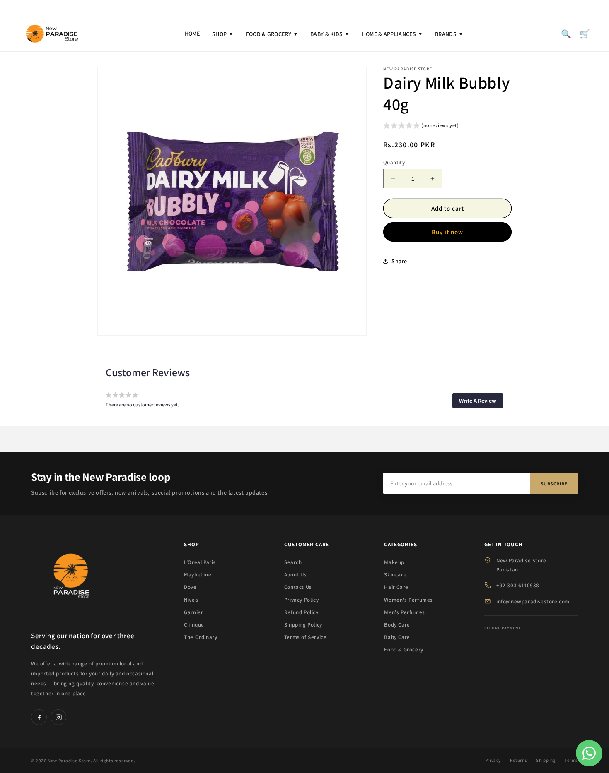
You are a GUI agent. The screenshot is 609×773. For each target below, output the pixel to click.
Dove (190, 587)
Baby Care (397, 637)
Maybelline (197, 574)
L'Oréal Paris (200, 562)
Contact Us (298, 587)
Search (293, 562)
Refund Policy (301, 612)
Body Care (397, 624)
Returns (518, 760)
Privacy (493, 760)
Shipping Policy (303, 624)
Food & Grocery (272, 34)
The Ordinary (200, 637)
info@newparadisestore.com (533, 601)
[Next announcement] (516, 8)
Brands (449, 34)
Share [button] (399, 261)
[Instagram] (58, 717)
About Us (295, 574)
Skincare (395, 574)
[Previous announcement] (93, 8)
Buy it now (447, 232)
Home (192, 33)
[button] (421, 126)
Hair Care (396, 587)
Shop (223, 34)
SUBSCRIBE (554, 483)
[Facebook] (39, 717)
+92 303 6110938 (517, 585)
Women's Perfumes (408, 599)
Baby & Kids (330, 34)
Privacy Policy (301, 599)
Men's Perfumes (404, 612)
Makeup (394, 562)
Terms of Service (305, 637)
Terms (571, 760)
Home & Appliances (392, 34)
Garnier (193, 612)
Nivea (191, 599)
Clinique (194, 624)
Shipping (546, 760)
